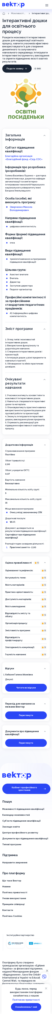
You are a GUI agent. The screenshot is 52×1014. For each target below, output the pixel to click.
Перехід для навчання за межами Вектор (20, 705)
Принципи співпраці (13, 904)
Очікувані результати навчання (15, 383)
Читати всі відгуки (26, 688)
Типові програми (11, 844)
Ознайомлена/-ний (26, 1007)
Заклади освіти (11, 826)
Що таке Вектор (11, 880)
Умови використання (14, 898)
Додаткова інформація (19, 445)
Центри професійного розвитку (20, 832)
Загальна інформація (15, 137)
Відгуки (9, 668)
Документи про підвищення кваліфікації (22, 733)
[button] (46, 5)
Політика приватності (14, 892)
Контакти (7, 910)
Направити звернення (14, 862)
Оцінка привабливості (22, 562)
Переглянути (26, 715)
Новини (6, 886)
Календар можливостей (16, 815)
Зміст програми (19, 329)
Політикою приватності (26, 999)
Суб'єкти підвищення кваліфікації (21, 821)
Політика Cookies (12, 916)
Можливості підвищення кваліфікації (19, 13)
